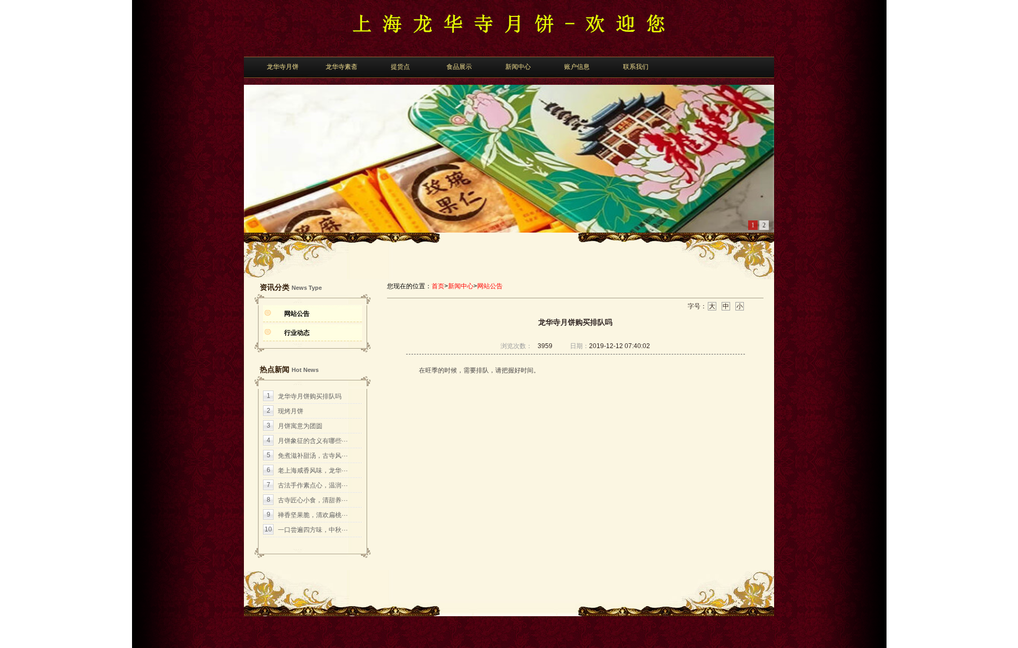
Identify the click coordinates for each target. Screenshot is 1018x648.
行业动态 (297, 332)
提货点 (400, 66)
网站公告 (297, 313)
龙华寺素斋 (341, 66)
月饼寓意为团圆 (300, 426)
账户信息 (577, 66)
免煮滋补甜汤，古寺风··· (313, 455)
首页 (438, 286)
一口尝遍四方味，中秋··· (313, 530)
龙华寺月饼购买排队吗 (309, 396)
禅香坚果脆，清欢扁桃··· (313, 515)
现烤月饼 (290, 411)
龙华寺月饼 (283, 66)
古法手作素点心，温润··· (313, 485)
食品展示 (459, 66)
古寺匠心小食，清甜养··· (313, 500)
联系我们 (635, 66)
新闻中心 (518, 66)
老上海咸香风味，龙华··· (313, 470)
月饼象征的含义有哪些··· (313, 441)
